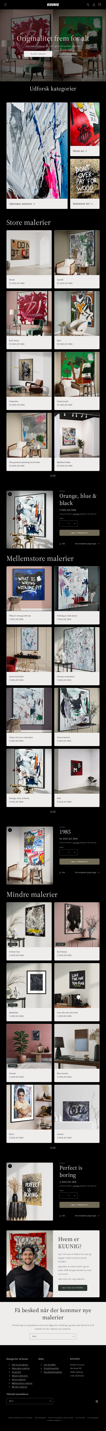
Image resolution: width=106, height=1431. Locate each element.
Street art (78, 151)
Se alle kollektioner (68, 54)
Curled (60, 1134)
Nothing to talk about (67, 616)
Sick (59, 340)
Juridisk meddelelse (54, 1420)
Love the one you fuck (67, 1012)
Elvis (11, 1134)
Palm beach (62, 401)
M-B (59, 798)
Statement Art (81, 203)
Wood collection (20, 1376)
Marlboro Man (63, 462)
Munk (12, 280)
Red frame (62, 952)
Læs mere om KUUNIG (72, 1288)
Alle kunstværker (20, 1365)
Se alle (53, 475)
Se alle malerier (38, 54)
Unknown (13, 401)
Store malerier (19, 1379)
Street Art (16, 1372)
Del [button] (63, 544)
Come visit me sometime (21, 737)
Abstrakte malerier (20, 203)
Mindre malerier (19, 1387)
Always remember (66, 676)
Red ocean (14, 340)
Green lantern (63, 737)
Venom (12, 1073)
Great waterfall (16, 676)
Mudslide (13, 1012)
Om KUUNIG (50, 1365)
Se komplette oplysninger (85, 544)
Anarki (60, 280)
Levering (76, 514)
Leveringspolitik (92, 1418)
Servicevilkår (80, 1418)
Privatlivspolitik (51, 1368)
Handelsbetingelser (53, 1372)
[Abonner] (73, 1336)
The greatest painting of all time (24, 462)
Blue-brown (62, 1073)
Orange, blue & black (19, 798)
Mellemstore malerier (22, 1383)
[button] (5, 4)
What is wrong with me (20, 616)
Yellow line (14, 952)
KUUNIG (17, 1418)
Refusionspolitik (40, 1418)
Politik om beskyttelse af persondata (60, 1418)
